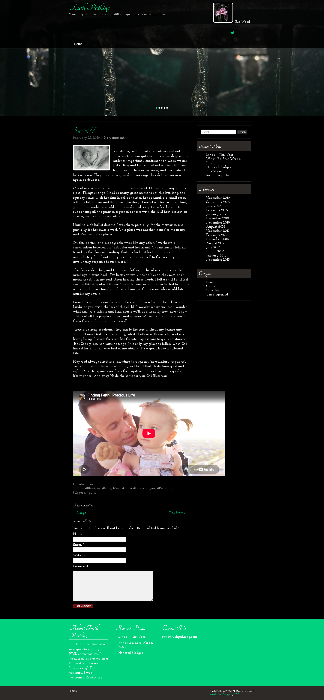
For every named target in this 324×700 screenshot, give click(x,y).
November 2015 (218, 259)
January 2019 (216, 214)
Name (78, 533)
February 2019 (217, 210)
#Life (137, 488)
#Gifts (106, 488)
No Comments (115, 137)
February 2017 (217, 234)
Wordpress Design (220, 694)
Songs (210, 286)
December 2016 (217, 238)
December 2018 (217, 218)
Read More (94, 677)
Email (78, 544)
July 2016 (213, 247)
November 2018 (218, 222)
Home (78, 44)
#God (117, 488)
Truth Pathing (89, 7)
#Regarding (166, 488)
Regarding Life (217, 175)
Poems (211, 281)
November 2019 (218, 197)
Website (79, 555)
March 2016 (215, 251)
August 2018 (215, 226)
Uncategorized (84, 484)
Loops (79, 512)
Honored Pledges (218, 166)
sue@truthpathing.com (179, 636)
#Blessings (92, 488)
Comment (80, 566)
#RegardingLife (84, 492)
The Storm (179, 512)
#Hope (127, 488)
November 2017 (218, 230)
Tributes (212, 290)
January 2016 (216, 255)
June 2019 (213, 205)
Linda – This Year (219, 154)
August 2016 (215, 243)
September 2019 (218, 201)
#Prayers (148, 488)
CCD (236, 694)
